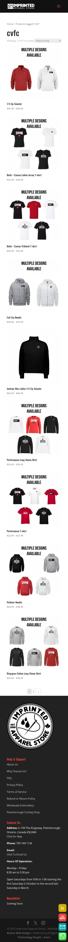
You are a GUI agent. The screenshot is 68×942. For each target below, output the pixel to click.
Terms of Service (17, 792)
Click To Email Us (17, 854)
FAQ (9, 778)
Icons (47, 937)
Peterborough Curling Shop (23, 812)
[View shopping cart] (62, 908)
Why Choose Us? (17, 771)
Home (10, 23)
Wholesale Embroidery (20, 805)
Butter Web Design (18, 933)
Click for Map (14, 836)
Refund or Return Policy (21, 798)
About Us (12, 764)
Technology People (29, 937)
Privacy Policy (15, 785)
